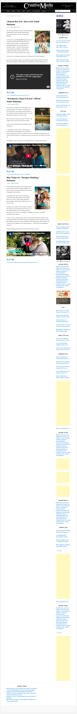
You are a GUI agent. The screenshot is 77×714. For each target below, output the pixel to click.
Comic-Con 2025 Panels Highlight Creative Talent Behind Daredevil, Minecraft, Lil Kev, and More (62, 344)
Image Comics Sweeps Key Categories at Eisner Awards (62, 316)
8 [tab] (69, 261)
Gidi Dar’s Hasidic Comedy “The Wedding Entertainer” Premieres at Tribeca (62, 51)
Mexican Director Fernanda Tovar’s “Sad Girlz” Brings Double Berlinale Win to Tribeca (62, 60)
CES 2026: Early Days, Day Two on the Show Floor (62, 124)
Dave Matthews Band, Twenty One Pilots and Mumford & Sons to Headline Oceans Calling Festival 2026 (63, 242)
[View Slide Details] (63, 26)
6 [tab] (65, 261)
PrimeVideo (30, 262)
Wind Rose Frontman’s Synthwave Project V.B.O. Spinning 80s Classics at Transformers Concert (62, 320)
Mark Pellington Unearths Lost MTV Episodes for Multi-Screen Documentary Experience (63, 330)
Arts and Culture (36, 11)
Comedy (12, 95)
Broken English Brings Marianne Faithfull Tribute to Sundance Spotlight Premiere (63, 376)
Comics (28, 11)
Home (8, 11)
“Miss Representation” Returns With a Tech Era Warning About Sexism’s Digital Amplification (62, 46)
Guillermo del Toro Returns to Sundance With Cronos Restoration (63, 106)
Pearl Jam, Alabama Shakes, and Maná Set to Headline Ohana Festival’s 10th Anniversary (63, 227)
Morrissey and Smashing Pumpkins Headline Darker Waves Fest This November (62, 237)
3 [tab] (60, 261)
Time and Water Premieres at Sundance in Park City (63, 372)
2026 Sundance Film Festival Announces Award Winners (63, 101)
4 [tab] (62, 261)
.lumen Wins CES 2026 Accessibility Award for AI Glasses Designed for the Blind (62, 119)
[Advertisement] (63, 150)
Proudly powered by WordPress (38, 708)
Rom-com (27, 95)
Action (12, 262)
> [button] (68, 26)
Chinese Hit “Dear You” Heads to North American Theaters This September (63, 87)
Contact (43, 11)
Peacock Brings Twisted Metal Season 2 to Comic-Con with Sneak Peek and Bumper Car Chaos (63, 348)
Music (18, 11)
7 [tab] (67, 261)
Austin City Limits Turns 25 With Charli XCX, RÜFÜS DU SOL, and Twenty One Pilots (62, 232)
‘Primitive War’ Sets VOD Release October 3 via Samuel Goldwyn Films (63, 339)
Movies (13, 11)
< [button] (58, 26)
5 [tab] (64, 261)
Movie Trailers (18, 95)
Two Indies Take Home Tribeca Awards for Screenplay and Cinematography (63, 41)
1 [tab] (57, 261)
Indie (23, 11)
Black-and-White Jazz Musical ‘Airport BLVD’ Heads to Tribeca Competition (63, 55)
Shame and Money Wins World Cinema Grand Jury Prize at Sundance (62, 96)
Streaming (27, 174)
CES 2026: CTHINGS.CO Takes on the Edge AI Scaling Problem (63, 115)
